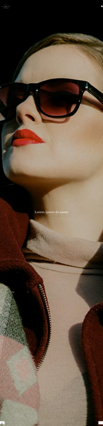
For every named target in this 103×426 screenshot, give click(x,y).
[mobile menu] (102, 6)
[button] (2, 424)
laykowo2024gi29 (48, 214)
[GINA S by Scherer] (6, 6)
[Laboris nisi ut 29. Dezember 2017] (100, 422)
